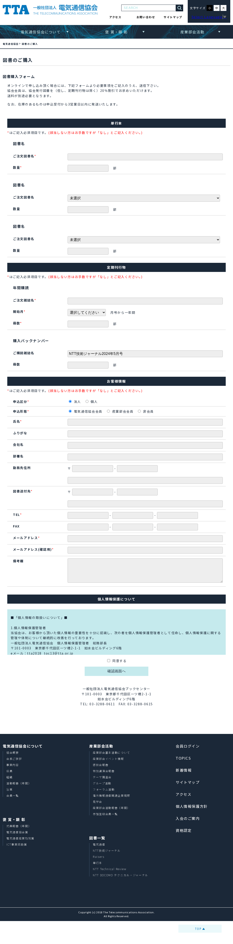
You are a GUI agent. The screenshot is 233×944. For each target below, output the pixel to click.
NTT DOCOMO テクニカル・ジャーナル (120, 875)
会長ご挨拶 (14, 759)
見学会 (97, 801)
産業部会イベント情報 (108, 759)
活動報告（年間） (18, 783)
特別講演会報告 (104, 771)
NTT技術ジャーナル (107, 850)
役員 (9, 771)
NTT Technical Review (110, 869)
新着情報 (184, 770)
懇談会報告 (100, 765)
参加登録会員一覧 (105, 814)
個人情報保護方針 (192, 806)
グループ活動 (102, 783)
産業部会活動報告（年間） (111, 808)
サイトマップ (173, 17)
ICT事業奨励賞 (16, 844)
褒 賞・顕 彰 (116, 32)
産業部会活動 (192, 32)
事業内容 (12, 765)
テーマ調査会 (102, 777)
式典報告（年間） (18, 826)
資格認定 (184, 830)
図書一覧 (97, 838)
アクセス (115, 17)
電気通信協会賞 (17, 832)
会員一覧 (12, 795)
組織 (9, 777)
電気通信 (99, 844)
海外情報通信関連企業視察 (111, 795)
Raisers (98, 857)
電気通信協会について (41, 32)
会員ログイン (188, 746)
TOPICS (183, 758)
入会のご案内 (188, 818)
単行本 (97, 863)
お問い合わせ (146, 17)
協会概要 (12, 752)
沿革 (9, 789)
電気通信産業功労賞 (20, 838)
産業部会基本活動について (111, 752)
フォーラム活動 (104, 789)
